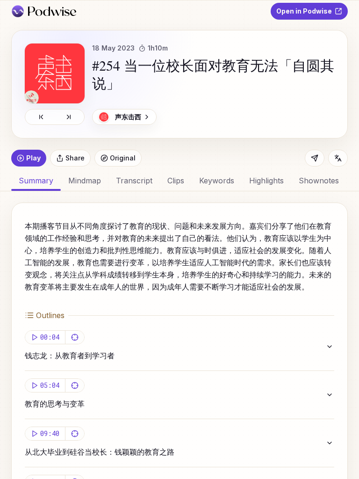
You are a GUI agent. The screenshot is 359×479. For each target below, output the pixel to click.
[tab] (84, 180)
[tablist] (179, 180)
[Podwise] (43, 11)
